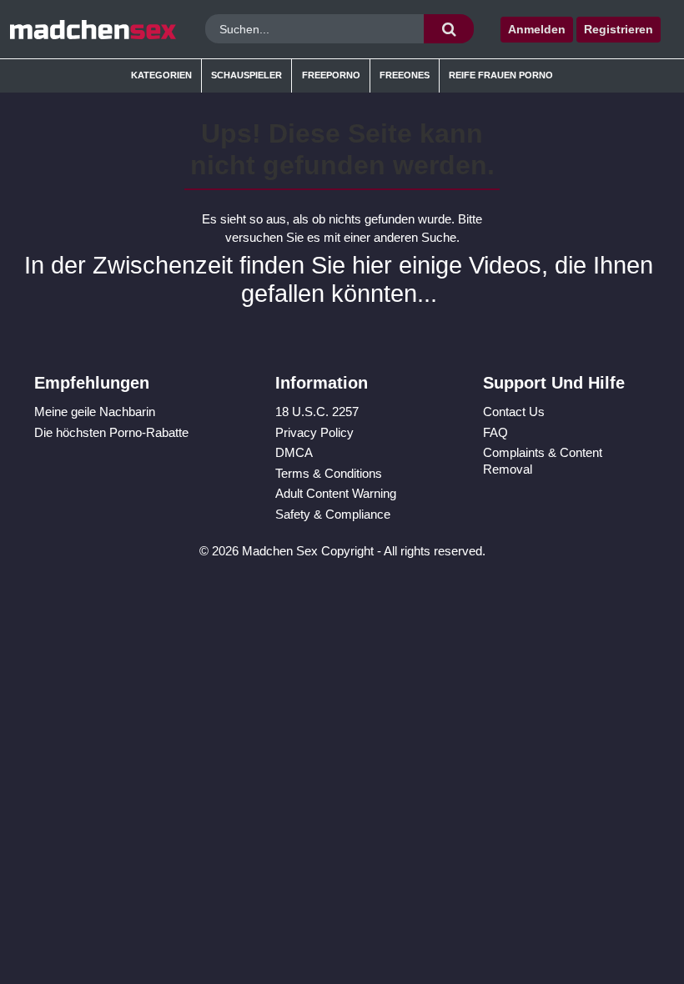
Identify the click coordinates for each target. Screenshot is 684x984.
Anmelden (537, 29)
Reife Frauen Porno (501, 75)
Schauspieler (246, 75)
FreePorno (331, 75)
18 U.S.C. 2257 (317, 411)
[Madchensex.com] (93, 29)
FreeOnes (405, 75)
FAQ (495, 432)
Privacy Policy (314, 432)
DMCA (294, 452)
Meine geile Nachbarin (94, 411)
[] (449, 28)
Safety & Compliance (332, 514)
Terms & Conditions (328, 473)
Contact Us (514, 411)
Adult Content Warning (335, 493)
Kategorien (161, 75)
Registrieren (618, 29)
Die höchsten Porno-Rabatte (111, 432)
